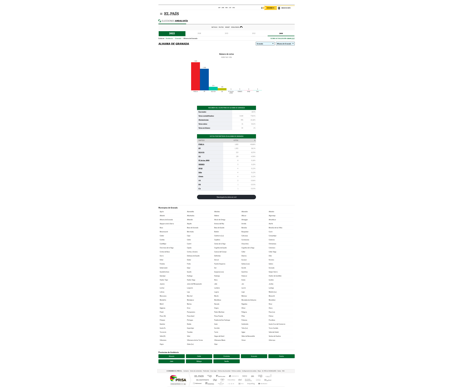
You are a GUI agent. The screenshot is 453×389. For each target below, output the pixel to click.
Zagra (162, 344)
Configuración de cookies (249, 371)
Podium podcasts (220, 383)
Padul (162, 312)
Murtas (189, 304)
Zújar (216, 344)
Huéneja (217, 276)
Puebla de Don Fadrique (222, 320)
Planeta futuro (257, 379)
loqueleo (251, 383)
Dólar (161, 260)
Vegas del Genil (219, 336)
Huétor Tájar (164, 280)
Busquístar (245, 232)
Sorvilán (217, 328)
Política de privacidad (224, 371)
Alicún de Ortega (219, 220)
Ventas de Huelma (275, 336)
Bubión (216, 232)
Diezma (244, 256)
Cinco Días (231, 379)
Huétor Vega (191, 280)
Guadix (189, 272)
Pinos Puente (218, 316)
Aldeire (216, 216)
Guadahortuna (164, 272)
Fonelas (162, 264)
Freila (189, 264)
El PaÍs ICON (231, 383)
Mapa (259, 371)
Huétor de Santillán (275, 276)
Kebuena (266, 379)
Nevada (216, 304)
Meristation (262, 383)
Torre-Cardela (273, 328)
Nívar (270, 304)
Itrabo (243, 280)
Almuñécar (272, 220)
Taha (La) (244, 328)
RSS (283, 371)
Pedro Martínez (219, 312)
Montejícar (190, 300)
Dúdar (189, 260)
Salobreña (244, 324)
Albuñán (271, 212)
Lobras (162, 292)
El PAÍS (199, 376)
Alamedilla (190, 212)
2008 (281, 33)
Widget (227, 27)
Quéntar (162, 324)
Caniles (162, 240)
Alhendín (190, 220)
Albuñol (162, 216)
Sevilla (226, 361)
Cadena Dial (240, 379)
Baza (161, 228)
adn (259, 376)
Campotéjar (273, 236)
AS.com (251, 376)
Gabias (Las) (245, 264)
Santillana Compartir (234, 376)
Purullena (272, 320)
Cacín (271, 232)
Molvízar (244, 296)
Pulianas (244, 320)
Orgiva (216, 308)
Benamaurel (164, 232)
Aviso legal (213, 371)
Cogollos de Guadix (220, 248)
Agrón (162, 212)
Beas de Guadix (219, 228)
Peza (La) (272, 312)
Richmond (197, 383)
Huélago (190, 276)
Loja (188, 292)
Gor (215, 268)
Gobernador (164, 268)
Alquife (189, 224)
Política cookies (236, 371)
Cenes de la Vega (220, 244)
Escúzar (244, 260)
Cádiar (162, 236)
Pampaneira (191, 312)
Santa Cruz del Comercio (277, 324)
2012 (253, 33)
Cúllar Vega (272, 252)
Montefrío (163, 300)
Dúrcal (216, 260)
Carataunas (245, 240)
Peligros (244, 312)
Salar (216, 324)
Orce (188, 308)
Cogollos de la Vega (247, 248)
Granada (271, 268)
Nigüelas (244, 304)
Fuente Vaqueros (219, 264)
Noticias (214, 27)
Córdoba (226, 356)
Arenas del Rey (219, 224)
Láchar (162, 288)
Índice (279, 371)
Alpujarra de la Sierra (167, 224)
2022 (172, 33)
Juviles (271, 284)
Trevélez (190, 332)
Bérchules (190, 232)
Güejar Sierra (273, 272)
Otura (271, 308)
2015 (226, 33)
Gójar (189, 268)
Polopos (162, 320)
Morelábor (272, 300)
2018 (199, 33)
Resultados (235, 27)
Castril (189, 244)
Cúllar (243, 252)
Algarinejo (272, 216)
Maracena (163, 296)
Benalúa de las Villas (275, 228)
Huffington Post (202, 379)
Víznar (243, 340)
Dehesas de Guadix (193, 256)
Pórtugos (190, 320)
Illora (216, 280)
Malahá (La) (273, 292)
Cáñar (189, 240)
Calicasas (244, 236)
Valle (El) (162, 336)
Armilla (243, 224)
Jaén (171, 361)
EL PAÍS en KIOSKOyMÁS (269, 371)
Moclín (216, 296)
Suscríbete (270, 8)
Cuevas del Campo (220, 252)
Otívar (243, 308)
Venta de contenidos (196, 371)
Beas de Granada (192, 228)
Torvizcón (163, 332)
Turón (216, 332)
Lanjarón (190, 288)
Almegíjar (244, 220)
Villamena (163, 340)
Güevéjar (163, 276)
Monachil (272, 296)
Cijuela (189, 248)
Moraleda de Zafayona (248, 300)
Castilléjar (163, 244)
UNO (215, 379)
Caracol (268, 376)
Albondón (244, 212)
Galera (271, 264)
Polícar (271, 316)
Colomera (272, 248)
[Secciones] (161, 14)
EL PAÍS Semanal (249, 379)
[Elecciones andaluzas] (177, 20)
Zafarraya (272, 340)
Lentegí (271, 288)
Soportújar (190, 328)
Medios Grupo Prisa (178, 384)
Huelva (281, 356)
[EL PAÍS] (171, 14)
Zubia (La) (190, 344)
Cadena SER (243, 376)
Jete (215, 284)
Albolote (217, 212)
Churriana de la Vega (167, 248)
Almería (171, 356)
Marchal (189, 296)
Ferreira (271, 260)
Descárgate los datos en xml (226, 197)
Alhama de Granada (166, 220)
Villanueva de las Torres (195, 340)
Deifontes (217, 256)
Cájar (189, 236)
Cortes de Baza (165, 252)
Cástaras (272, 240)
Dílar (270, 256)
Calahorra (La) (219, 236)
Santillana (221, 376)
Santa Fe (163, 328)
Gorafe (243, 268)
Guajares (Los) (219, 272)
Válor (188, 336)
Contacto (186, 371)
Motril (162, 304)
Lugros (216, 292)
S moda (240, 383)
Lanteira (217, 288)
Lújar (243, 292)
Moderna (209, 383)
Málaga (199, 361)
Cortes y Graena (192, 252)
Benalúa (244, 228)
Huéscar (244, 276)
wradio (222, 379)
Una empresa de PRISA (178, 378)
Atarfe (271, 224)
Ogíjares (162, 308)
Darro (162, 256)
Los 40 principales (210, 376)
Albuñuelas (190, 216)
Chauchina (245, 244)
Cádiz (199, 356)
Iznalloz (271, 280)
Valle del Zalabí (274, 332)
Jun (242, 284)
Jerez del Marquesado (194, 284)
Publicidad (206, 371)
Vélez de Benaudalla (248, 336)
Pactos (221, 27)
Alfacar (243, 216)
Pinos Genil (190, 316)
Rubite (189, 324)
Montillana (217, 300)
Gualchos (244, 272)
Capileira (217, 240)
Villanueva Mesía (219, 340)
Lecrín (243, 288)
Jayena (162, 284)
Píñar (243, 316)
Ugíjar (243, 332)
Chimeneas (272, 244)
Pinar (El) (163, 316)
